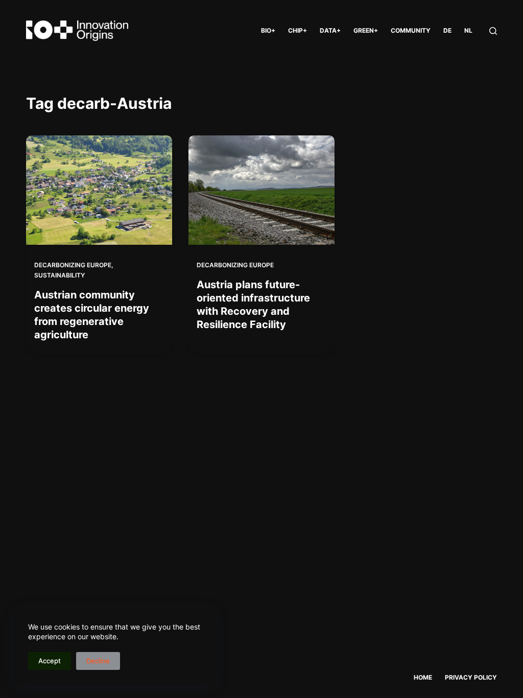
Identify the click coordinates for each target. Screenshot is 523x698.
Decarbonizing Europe (72, 265)
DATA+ (330, 30)
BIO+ (268, 30)
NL (468, 30)
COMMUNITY (411, 30)
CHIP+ (297, 30)
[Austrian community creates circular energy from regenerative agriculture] (99, 190)
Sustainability (59, 275)
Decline (98, 661)
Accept (49, 661)
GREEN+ (365, 30)
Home (423, 677)
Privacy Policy (471, 677)
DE (447, 30)
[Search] (493, 31)
